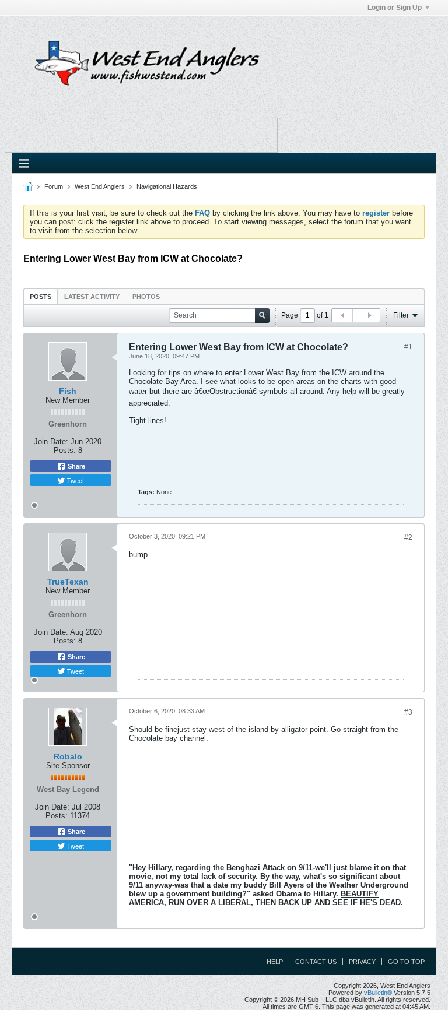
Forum (53, 186)
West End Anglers (100, 186)
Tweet (74, 480)
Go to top (406, 961)
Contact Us (316, 961)
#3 (408, 712)
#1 (408, 347)
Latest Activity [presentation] (92, 296)
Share (75, 466)
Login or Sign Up (395, 7)
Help (275, 961)
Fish (67, 391)
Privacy (362, 961)
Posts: (65, 450)
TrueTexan (68, 581)
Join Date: (51, 441)
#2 (408, 537)
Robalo (68, 756)
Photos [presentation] (146, 296)
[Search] (262, 315)
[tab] (40, 296)
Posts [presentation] (40, 296)
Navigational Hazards (166, 186)
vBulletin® (378, 992)
